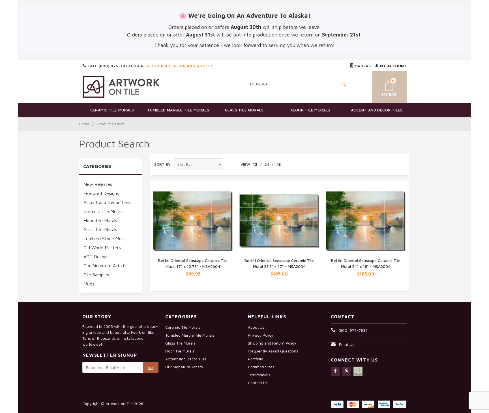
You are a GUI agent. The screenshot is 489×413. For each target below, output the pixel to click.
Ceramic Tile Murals (112, 109)
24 (267, 164)
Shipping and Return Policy (272, 343)
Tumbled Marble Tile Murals (178, 109)
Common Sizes (261, 366)
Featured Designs (101, 193)
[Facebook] (335, 371)
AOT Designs (96, 256)
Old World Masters (102, 247)
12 (255, 164)
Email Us (346, 344)
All (278, 164)
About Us (256, 327)
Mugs (88, 283)
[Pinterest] (346, 371)
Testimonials (259, 374)
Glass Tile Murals (244, 109)
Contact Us (258, 382)
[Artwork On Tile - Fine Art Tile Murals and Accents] (121, 86)
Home (84, 123)
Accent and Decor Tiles (377, 109)
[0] (382, 86)
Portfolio (255, 358)
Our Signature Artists (104, 265)
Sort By (162, 164)
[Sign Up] (150, 367)
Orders (362, 65)
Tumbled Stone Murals (105, 238)
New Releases (97, 184)
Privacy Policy (260, 335)
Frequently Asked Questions (273, 351)
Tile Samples (96, 274)
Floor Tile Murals (310, 109)
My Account (393, 65)
